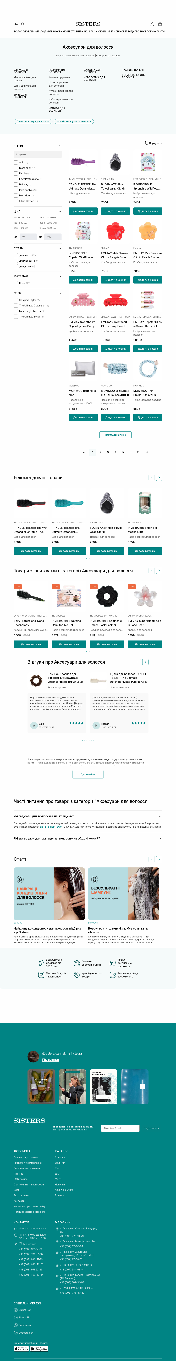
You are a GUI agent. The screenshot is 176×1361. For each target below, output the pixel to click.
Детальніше (88, 774)
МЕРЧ (52, 31)
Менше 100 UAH (22, 217)
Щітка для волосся (21, 71)
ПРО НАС (139, 31)
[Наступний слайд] (159, 478)
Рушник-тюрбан (133, 70)
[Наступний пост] (142, 1086)
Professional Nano (42, 615)
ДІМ (46, 31)
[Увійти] (152, 24)
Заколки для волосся (92, 71)
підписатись (152, 1128)
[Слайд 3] (86, 740)
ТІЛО (41, 31)
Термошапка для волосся (133, 76)
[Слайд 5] (91, 740)
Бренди (59, 1195)
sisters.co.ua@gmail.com (32, 1228)
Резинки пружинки (59, 77)
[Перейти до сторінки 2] (89, 558)
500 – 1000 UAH (21, 228)
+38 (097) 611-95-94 (71, 1246)
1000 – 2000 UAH (48, 217)
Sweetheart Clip (87, 317)
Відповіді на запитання (27, 1168)
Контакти (19, 1200)
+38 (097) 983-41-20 (31, 1259)
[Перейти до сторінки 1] (86, 558)
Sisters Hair (25, 1309)
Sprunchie (155, 179)
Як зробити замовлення (28, 1162)
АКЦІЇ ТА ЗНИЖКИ (94, 31)
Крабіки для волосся (57, 109)
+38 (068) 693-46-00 (31, 1264)
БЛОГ (148, 31)
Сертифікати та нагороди (29, 1184)
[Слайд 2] (84, 740)
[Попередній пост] (33, 1086)
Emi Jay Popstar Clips (152, 317)
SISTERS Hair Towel (51, 826)
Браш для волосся (20, 95)
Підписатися (50, 1059)
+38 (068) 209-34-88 (72, 1282)
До (40, 236)
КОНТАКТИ (158, 31)
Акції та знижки (64, 1189)
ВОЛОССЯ (20, 31)
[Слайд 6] (93, 740)
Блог (16, 1189)
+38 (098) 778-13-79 (72, 1236)
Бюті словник (21, 1195)
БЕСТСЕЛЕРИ (76, 31)
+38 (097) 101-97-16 (71, 1259)
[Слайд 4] (89, 740)
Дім (57, 1173)
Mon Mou (74, 386)
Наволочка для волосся (94, 78)
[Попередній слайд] (151, 478)
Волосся (60, 1157)
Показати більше (115, 434)
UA (16, 24)
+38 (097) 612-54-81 (30, 1249)
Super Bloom (144, 615)
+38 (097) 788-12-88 (31, 1254)
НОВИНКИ (62, 31)
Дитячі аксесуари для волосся (33, 121)
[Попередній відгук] (138, 662)
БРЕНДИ (129, 31)
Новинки (60, 1184)
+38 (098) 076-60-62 (72, 1292)
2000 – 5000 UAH (48, 223)
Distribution (25, 1325)
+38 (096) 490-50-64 (31, 1274)
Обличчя (60, 1162)
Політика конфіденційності (29, 1211)
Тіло (57, 1168)
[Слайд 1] (82, 740)
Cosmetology (26, 1332)
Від (16, 236)
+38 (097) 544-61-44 (72, 1269)
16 (138, 452)
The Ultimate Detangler (92, 179)
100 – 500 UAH (21, 223)
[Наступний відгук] (145, 662)
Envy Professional (24, 615)
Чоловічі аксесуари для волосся (74, 121)
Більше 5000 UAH (48, 228)
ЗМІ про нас (20, 1179)
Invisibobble (140, 179)
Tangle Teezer (77, 179)
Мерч (58, 1179)
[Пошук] (22, 24)
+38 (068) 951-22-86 (30, 1269)
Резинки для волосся (57, 71)
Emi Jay (105, 248)
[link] (160, 24)
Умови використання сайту (30, 1206)
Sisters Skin (25, 1317)
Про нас (18, 1173)
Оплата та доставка (25, 1157)
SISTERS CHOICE (114, 31)
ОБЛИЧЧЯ (32, 31)
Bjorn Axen (107, 179)
